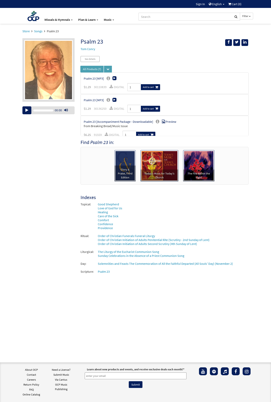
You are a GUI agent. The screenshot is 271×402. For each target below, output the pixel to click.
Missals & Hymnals (57, 20)
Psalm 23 (104, 271)
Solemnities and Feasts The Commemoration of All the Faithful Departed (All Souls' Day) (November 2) (165, 264)
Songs (38, 31)
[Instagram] (247, 371)
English (216, 4)
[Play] (26, 110)
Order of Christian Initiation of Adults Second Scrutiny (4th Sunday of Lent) (147, 244)
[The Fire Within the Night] (198, 165)
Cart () (236, 4)
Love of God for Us (110, 208)
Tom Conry (88, 49)
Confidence (105, 224)
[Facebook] (236, 371)
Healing (103, 212)
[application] (48, 110)
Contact (31, 374)
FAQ (31, 389)
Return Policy (31, 384)
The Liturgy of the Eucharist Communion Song (128, 252)
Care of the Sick (108, 216)
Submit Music (61, 374)
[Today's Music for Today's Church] (159, 165)
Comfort (103, 220)
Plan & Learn (87, 20)
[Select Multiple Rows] (108, 69)
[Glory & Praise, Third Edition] (125, 165)
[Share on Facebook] (228, 42)
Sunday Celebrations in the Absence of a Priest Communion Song (141, 256)
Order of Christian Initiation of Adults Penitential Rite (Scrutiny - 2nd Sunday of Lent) (153, 240)
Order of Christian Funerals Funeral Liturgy (126, 236)
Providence (105, 228)
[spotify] (214, 371)
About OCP (31, 370)
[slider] (68, 114)
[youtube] (203, 371)
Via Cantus (61, 379)
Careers (31, 379)
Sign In (200, 4)
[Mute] (66, 110)
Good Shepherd (108, 204)
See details (90, 58)
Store (26, 31)
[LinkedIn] (244, 42)
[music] (225, 371)
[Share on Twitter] (236, 42)
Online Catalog (31, 394)
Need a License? (61, 370)
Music (108, 20)
